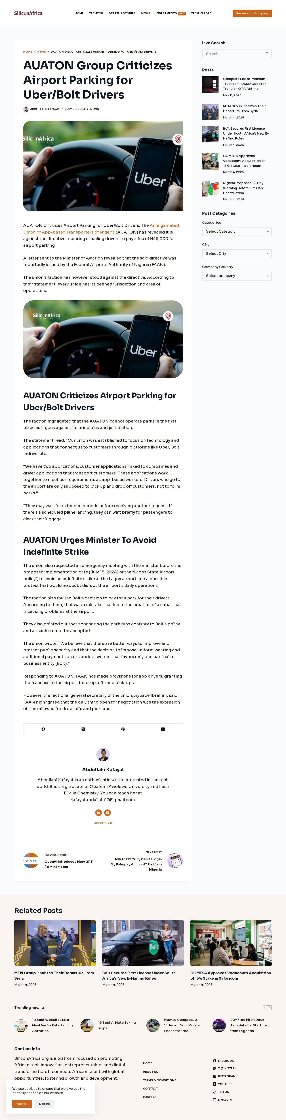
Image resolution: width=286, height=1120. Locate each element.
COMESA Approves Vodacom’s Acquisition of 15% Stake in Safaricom (244, 161)
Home (79, 13)
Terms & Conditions (160, 1080)
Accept (22, 1104)
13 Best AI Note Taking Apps (117, 1025)
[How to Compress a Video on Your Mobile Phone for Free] (153, 1025)
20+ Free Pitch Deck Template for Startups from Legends (248, 1025)
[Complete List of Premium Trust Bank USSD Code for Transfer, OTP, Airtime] (210, 84)
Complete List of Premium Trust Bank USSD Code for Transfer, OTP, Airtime (244, 84)
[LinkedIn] (163, 729)
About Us (150, 1071)
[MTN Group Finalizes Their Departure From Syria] (210, 112)
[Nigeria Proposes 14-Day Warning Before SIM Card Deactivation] (210, 188)
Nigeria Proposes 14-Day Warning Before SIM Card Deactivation (243, 188)
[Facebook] (43, 729)
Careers (149, 1097)
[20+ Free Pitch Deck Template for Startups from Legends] (219, 1025)
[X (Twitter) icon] (107, 812)
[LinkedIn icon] (98, 812)
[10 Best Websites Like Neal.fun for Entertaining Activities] (21, 1025)
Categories (211, 222)
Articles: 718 (103, 823)
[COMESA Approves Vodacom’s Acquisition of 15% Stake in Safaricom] (210, 161)
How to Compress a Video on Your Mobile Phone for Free (182, 1025)
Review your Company (252, 13)
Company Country (217, 267)
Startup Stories (122, 13)
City (205, 244)
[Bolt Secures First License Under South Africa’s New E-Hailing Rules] (210, 134)
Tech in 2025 (201, 13)
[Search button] (267, 53)
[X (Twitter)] (83, 729)
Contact (150, 1088)
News (145, 13)
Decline (44, 1104)
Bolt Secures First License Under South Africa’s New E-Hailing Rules (246, 133)
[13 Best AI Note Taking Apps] (87, 1025)
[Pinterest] (123, 729)
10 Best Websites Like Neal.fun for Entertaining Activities (52, 1025)
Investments (170, 13)
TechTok (96, 13)
